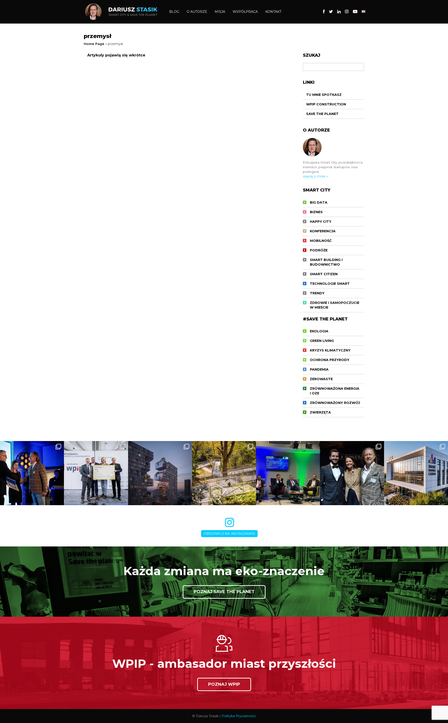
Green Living (322, 341)
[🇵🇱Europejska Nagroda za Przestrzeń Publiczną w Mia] (224, 473)
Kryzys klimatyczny (330, 350)
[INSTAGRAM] (347, 11)
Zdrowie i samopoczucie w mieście (334, 305)
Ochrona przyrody (329, 360)
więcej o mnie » (315, 176)
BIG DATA (318, 202)
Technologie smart (330, 284)
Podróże (319, 250)
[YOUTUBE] (355, 11)
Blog (174, 12)
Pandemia (319, 369)
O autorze (197, 12)
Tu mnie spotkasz (324, 95)
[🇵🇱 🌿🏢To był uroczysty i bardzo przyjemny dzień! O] (96, 473)
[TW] (331, 11)
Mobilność (321, 241)
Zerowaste (321, 379)
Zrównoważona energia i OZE (334, 390)
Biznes (316, 212)
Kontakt (273, 12)
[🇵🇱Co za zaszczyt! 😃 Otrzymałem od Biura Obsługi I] (32, 473)
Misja (220, 12)
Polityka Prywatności (239, 716)
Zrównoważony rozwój (335, 403)
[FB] (324, 11)
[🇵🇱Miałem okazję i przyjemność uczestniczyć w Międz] (352, 473)
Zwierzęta (320, 412)
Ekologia (319, 331)
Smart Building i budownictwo (326, 262)
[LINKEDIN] (339, 11)
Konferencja (323, 231)
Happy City (320, 221)
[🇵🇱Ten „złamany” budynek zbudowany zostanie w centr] (160, 473)
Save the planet (322, 114)
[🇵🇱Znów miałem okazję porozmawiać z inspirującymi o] (288, 473)
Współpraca (245, 12)
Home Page (94, 44)
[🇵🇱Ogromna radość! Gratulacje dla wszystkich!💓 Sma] (416, 473)
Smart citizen (324, 274)
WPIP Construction (326, 104)
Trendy (317, 293)
